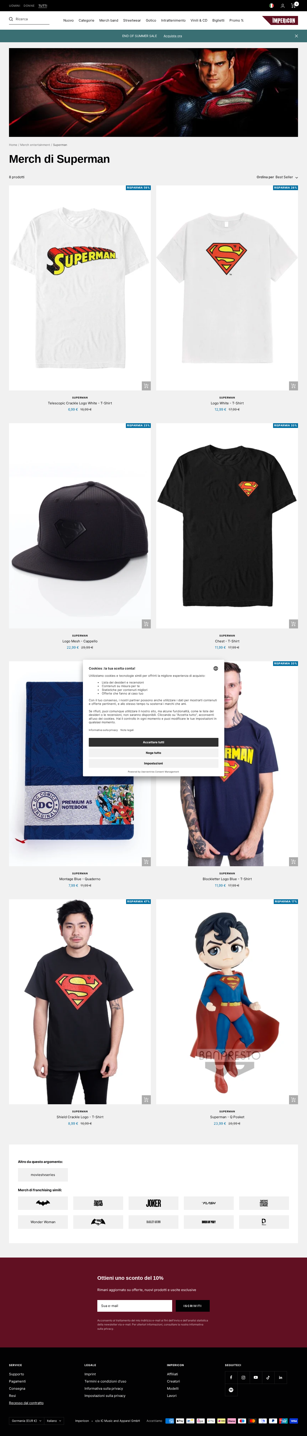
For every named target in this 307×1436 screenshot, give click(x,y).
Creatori (173, 1381)
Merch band (108, 20)
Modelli (173, 1388)
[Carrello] (293, 5)
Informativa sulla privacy (104, 1388)
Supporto (16, 1374)
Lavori (172, 1396)
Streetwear (132, 20)
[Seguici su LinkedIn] (280, 1377)
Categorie (86, 20)
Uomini (14, 5)
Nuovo (68, 20)
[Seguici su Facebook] (231, 1377)
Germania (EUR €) (24, 1421)
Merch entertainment (35, 145)
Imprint (90, 1374)
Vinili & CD (199, 20)
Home (13, 145)
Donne (29, 5)
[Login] (283, 6)
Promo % (236, 20)
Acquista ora (173, 36)
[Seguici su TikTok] (268, 1377)
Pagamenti (17, 1381)
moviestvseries (43, 1175)
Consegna (17, 1388)
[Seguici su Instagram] (243, 1377)
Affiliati (172, 1374)
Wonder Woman (43, 1222)
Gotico (151, 20)
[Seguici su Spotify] (231, 1390)
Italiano (52, 1421)
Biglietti (218, 20)
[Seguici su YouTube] (256, 1377)
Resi (12, 1396)
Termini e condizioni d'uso (105, 1381)
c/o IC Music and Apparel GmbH (117, 1421)
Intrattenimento (173, 20)
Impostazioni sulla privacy (105, 1396)
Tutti (42, 5)
